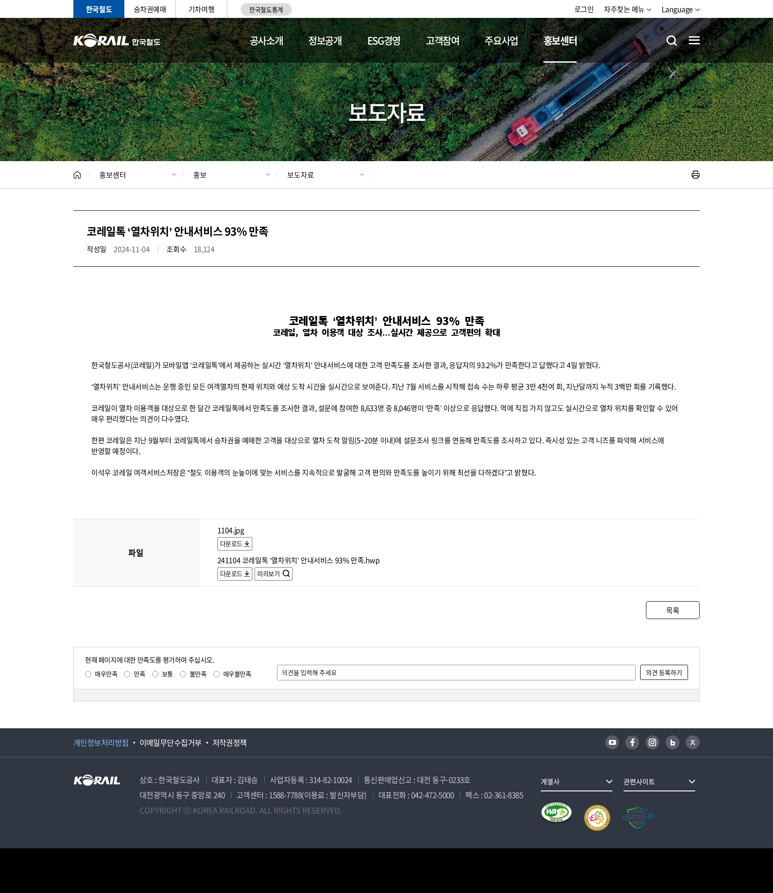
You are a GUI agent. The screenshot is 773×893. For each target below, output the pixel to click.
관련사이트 (639, 781)
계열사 (550, 781)
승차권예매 (150, 9)
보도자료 (300, 174)
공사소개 (266, 40)
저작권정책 (229, 742)
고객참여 (442, 40)
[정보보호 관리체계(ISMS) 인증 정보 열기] (638, 817)
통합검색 (672, 40)
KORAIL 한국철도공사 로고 (117, 40)
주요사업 (501, 40)
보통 (167, 673)
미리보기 (269, 573)
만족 (139, 673)
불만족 (198, 673)
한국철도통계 (266, 9)
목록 (672, 610)
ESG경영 (383, 40)
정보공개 (325, 40)
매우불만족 (237, 673)
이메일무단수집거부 (171, 742)
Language (677, 9)
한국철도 (99, 9)
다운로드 (231, 543)
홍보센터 (560, 40)
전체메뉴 (694, 40)
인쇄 (696, 174)
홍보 (200, 174)
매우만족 (106, 673)
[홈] (77, 175)
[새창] (612, 742)
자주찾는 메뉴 (624, 9)
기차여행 (201, 9)
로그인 (584, 9)
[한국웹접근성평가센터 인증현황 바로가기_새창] (556, 817)
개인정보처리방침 (101, 742)
